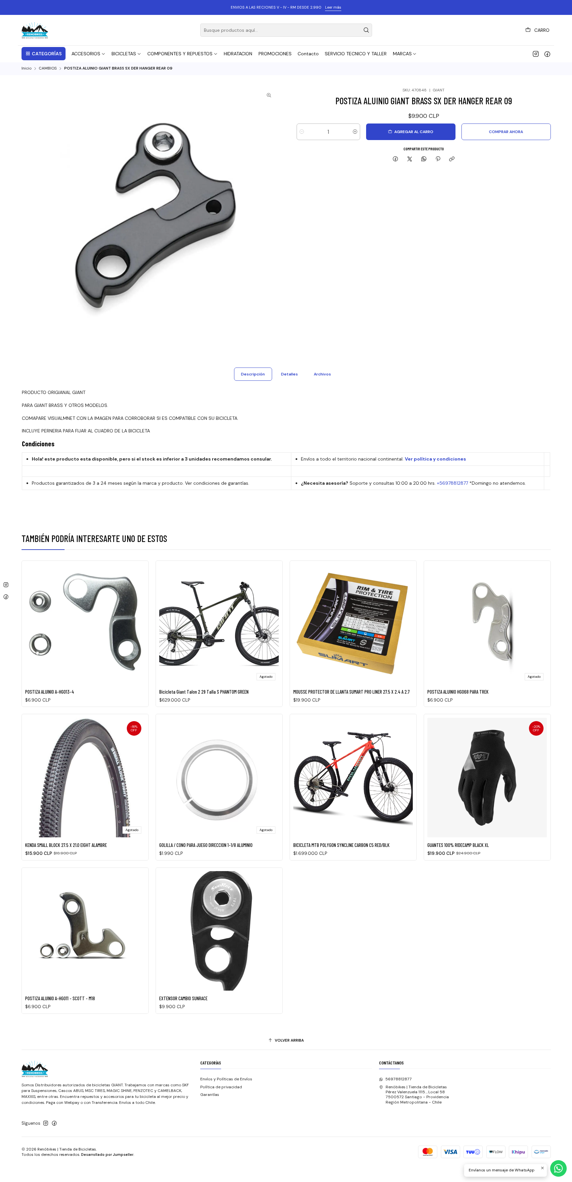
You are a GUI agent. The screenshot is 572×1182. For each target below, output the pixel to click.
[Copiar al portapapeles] (452, 159)
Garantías (209, 1094)
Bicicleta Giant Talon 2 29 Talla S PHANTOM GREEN (204, 692)
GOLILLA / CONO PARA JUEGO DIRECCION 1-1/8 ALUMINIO (206, 845)
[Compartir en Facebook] (396, 159)
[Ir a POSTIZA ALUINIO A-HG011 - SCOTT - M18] (85, 931)
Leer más (333, 7)
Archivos (322, 374)
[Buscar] (366, 30)
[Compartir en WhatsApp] (424, 159)
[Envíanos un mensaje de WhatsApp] (558, 1168)
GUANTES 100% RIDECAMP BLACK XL (458, 845)
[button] (44, 53)
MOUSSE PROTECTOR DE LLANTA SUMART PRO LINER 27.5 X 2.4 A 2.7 (351, 692)
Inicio (26, 69)
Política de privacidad (221, 1087)
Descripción (253, 374)
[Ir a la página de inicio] (35, 30)
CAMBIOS (48, 69)
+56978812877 (452, 483)
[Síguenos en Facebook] (547, 53)
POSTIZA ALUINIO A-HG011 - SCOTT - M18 (60, 998)
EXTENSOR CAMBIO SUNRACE (183, 998)
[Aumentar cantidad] (355, 132)
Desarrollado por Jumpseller (107, 1154)
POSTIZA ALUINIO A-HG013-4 (49, 692)
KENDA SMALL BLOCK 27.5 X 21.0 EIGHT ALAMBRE (66, 845)
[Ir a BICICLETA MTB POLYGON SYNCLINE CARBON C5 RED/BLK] (353, 777)
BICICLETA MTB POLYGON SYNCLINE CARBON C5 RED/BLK (341, 845)
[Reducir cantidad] (302, 132)
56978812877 (398, 1079)
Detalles (289, 374)
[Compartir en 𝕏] (410, 159)
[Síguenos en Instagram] (535, 53)
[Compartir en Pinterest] (438, 159)
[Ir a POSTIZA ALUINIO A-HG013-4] (85, 624)
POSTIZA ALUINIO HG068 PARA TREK (458, 692)
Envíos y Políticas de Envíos (226, 1079)
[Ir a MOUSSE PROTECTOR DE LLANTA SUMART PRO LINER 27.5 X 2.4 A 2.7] (353, 624)
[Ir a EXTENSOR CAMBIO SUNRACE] (219, 931)
